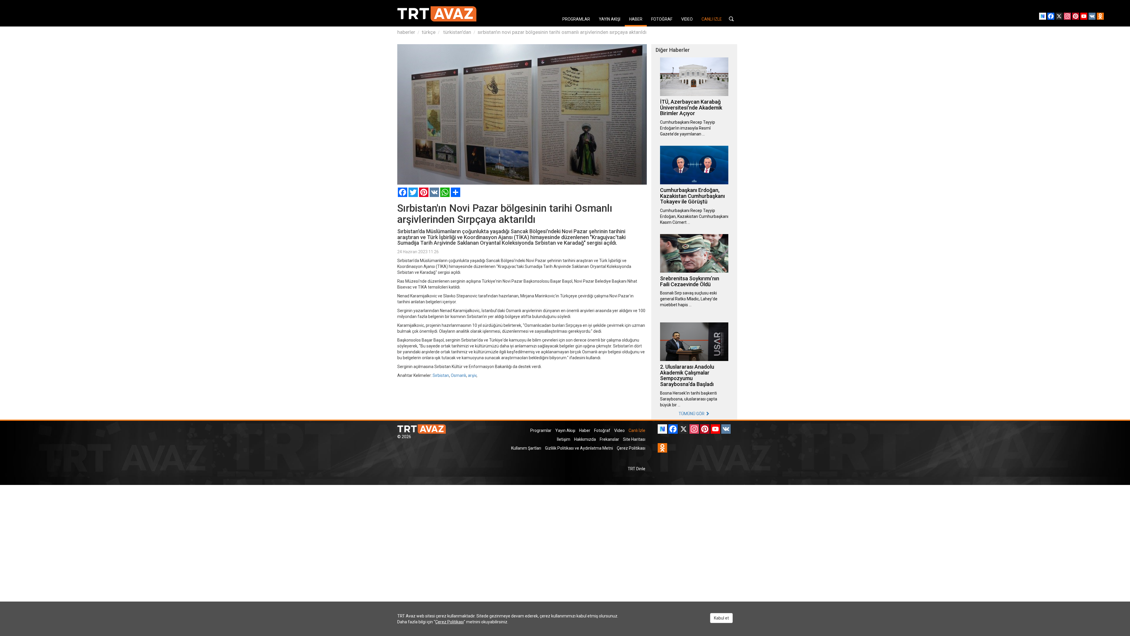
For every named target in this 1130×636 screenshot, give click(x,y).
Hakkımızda (585, 439)
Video (619, 430)
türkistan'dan (456, 32)
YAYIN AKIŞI (609, 19)
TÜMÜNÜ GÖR (692, 413)
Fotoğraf (602, 430)
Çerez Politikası (631, 448)
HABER (635, 19)
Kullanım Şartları (526, 448)
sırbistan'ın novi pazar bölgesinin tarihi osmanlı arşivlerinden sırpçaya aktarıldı (562, 32)
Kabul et (721, 618)
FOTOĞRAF (661, 19)
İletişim (563, 439)
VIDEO (687, 19)
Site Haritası (634, 439)
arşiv (472, 375)
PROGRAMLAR (576, 19)
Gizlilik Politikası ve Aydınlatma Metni (579, 448)
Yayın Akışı (565, 430)
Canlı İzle (637, 430)
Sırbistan (441, 375)
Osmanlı (458, 375)
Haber (584, 430)
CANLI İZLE (712, 19)
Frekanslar (609, 439)
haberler (406, 32)
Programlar (540, 430)
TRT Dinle (636, 468)
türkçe (429, 32)
